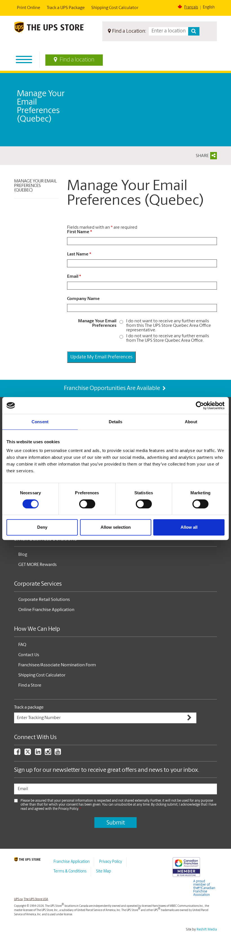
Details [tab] (116, 421)
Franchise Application (72, 862)
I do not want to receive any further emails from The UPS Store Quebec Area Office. (167, 338)
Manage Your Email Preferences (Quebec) (35, 186)
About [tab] (191, 421)
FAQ (22, 645)
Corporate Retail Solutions (44, 600)
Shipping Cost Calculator (114, 8)
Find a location (77, 60)
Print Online (28, 8)
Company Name (83, 299)
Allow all (189, 527)
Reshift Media (207, 929)
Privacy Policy (110, 862)
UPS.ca (18, 899)
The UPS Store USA (36, 899)
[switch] (87, 503)
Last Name (79, 254)
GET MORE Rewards (37, 565)
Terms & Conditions (70, 871)
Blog (22, 554)
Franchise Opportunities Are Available (112, 388)
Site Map (103, 871)
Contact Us (28, 655)
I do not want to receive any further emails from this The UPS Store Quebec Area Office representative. (168, 325)
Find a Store (29, 685)
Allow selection (116, 527)
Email (74, 276)
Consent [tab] (40, 421)
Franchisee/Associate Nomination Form (57, 665)
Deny (42, 527)
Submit (115, 823)
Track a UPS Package (66, 8)
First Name (79, 232)
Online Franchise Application (46, 610)
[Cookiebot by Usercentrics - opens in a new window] (200, 405)
